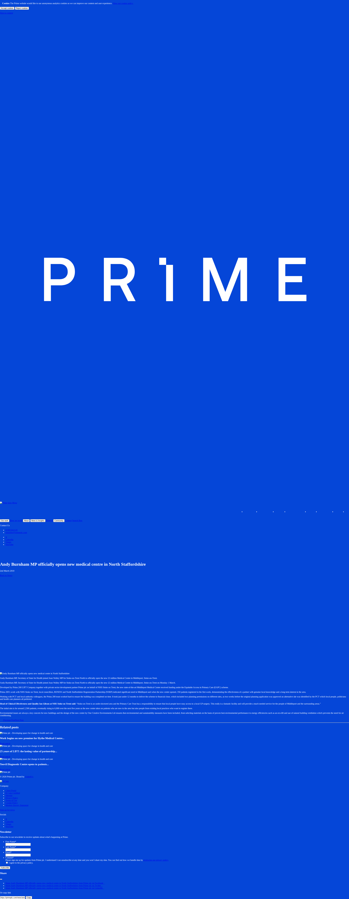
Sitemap (8, 795)
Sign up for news (7, 810)
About (281, 512)
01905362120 (11, 530)
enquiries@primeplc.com (16, 532)
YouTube (9, 544)
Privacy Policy (11, 798)
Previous (9, 720)
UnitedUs (29, 776)
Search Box (77, 520)
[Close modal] (1, 879)
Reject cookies (22, 8)
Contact (340, 512)
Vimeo (8, 542)
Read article (5, 743)
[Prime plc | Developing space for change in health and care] (174, 500)
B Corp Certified (12, 793)
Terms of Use (11, 800)
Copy (29, 898)
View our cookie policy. (123, 3)
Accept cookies (7, 8)
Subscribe (5, 868)
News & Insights (297, 512)
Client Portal (10, 790)
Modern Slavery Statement (16, 805)
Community (326, 512)
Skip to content (6, 13)
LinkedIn (9, 539)
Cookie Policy (11, 803)
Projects (312, 512)
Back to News (6, 575)
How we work (267, 512)
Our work (251, 512)
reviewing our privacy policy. (156, 860)
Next (19, 720)
